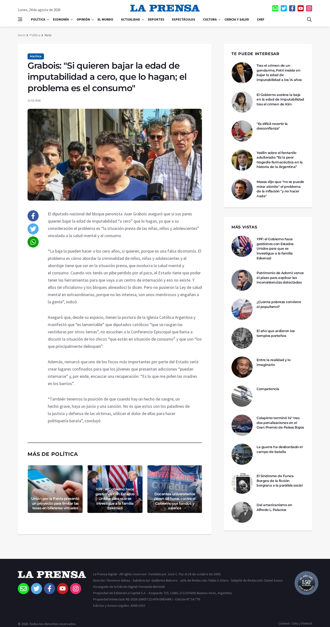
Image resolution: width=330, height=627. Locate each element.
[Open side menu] (20, 19)
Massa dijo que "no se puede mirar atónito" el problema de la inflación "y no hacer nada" (280, 189)
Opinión (83, 19)
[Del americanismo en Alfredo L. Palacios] (242, 512)
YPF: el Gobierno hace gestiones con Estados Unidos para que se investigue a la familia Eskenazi (115, 498)
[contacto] (275, 8)
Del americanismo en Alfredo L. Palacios (274, 507)
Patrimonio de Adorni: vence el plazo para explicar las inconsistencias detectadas (280, 277)
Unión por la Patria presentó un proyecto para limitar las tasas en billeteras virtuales (55, 503)
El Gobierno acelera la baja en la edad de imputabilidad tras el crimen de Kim (280, 99)
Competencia (268, 389)
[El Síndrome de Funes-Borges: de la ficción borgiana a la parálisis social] (242, 483)
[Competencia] (242, 396)
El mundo (105, 19)
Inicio (21, 35)
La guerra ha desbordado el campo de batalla (279, 449)
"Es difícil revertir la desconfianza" (272, 126)
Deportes (156, 19)
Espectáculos (183, 19)
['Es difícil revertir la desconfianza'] (242, 131)
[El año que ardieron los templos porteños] (242, 338)
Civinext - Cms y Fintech (295, 623)
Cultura (210, 19)
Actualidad (130, 19)
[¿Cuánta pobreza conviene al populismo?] (242, 309)
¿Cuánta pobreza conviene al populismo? (279, 304)
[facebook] (292, 8)
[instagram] (309, 8)
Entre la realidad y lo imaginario (273, 362)
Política (38, 19)
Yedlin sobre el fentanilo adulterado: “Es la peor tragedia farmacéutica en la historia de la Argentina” (280, 160)
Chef (261, 19)
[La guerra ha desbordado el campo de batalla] (242, 454)
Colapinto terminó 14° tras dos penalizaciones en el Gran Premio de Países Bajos (280, 423)
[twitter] (284, 8)
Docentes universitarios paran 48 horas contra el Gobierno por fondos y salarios (174, 501)
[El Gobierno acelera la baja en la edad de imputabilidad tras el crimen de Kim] (242, 102)
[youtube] (301, 8)
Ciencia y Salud (236, 19)
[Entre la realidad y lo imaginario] (242, 367)
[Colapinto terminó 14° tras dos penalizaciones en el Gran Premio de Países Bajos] (242, 425)
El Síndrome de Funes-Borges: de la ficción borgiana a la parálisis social (279, 481)
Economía (61, 19)
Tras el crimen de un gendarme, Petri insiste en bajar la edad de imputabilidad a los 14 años (279, 72)
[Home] (52, 577)
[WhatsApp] (33, 242)
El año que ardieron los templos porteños (276, 333)
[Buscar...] (309, 19)
